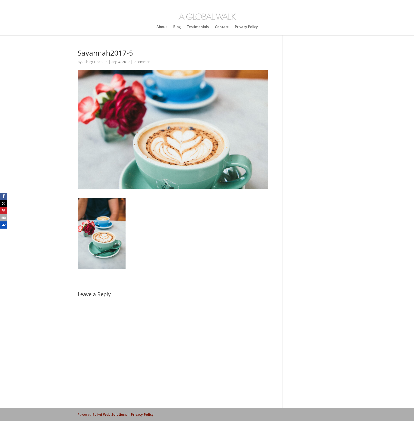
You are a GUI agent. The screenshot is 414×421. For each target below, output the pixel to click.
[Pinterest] (3, 210)
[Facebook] (3, 196)
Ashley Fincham (95, 61)
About (161, 27)
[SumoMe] (3, 225)
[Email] (3, 217)
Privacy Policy (246, 27)
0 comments (143, 61)
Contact (222, 27)
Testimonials (198, 27)
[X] (3, 203)
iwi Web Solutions (112, 414)
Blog (177, 27)
